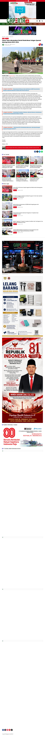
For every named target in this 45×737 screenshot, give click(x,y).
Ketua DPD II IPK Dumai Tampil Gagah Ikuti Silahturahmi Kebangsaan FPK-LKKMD (8, 166)
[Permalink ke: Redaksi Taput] (3, 45)
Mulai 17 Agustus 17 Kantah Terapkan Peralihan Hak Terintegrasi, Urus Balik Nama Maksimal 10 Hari (22, 180)
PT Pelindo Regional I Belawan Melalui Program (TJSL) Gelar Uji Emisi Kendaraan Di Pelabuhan (22, 166)
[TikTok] (12, 730)
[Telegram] (40, 152)
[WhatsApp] (42, 152)
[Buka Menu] (39, 21)
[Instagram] (7, 730)
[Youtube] (9, 730)
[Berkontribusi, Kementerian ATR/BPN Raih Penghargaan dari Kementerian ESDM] (36, 160)
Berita (3, 38)
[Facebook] (35, 152)
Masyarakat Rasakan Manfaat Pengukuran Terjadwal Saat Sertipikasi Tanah (7, 180)
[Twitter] (37, 152)
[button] (37, 21)
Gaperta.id (11, 75)
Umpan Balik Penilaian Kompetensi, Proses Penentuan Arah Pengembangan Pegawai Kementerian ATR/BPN (35, 180)
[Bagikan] (42, 45)
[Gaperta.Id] (18, 20)
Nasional (6, 38)
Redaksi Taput (7, 44)
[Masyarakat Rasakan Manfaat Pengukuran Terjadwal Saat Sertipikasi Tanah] (8, 173)
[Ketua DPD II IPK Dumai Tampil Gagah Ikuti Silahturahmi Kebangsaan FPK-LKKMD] (8, 160)
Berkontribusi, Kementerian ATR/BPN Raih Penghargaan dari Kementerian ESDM (36, 166)
